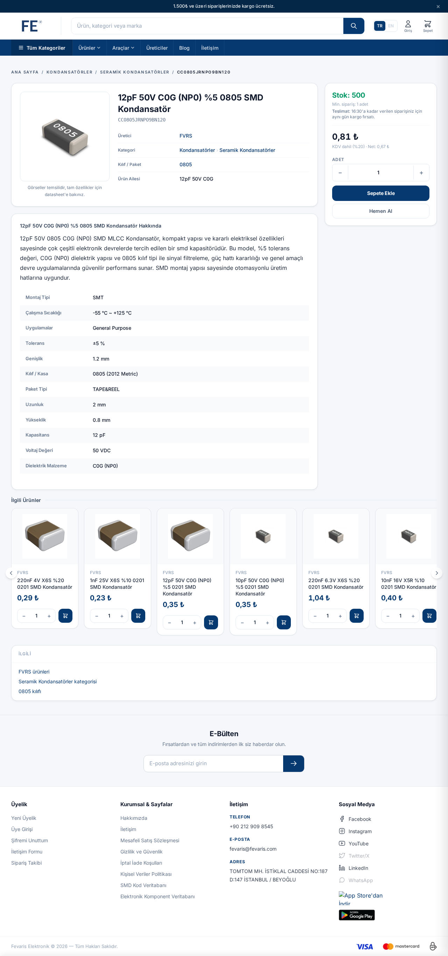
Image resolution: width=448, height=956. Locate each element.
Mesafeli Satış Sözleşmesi (149, 840)
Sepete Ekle (381, 193)
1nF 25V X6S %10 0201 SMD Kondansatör (117, 583)
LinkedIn (358, 868)
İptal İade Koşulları (141, 863)
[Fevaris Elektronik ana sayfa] (31, 26)
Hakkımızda (133, 818)
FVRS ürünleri (34, 672)
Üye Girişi (22, 829)
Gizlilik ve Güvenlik (141, 851)
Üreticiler (157, 47)
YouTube (359, 843)
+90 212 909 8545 (251, 826)
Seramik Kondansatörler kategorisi (58, 681)
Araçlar (120, 47)
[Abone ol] (293, 763)
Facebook (360, 819)
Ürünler (86, 47)
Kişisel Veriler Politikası (146, 874)
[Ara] (353, 26)
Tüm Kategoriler (46, 47)
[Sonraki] (436, 573)
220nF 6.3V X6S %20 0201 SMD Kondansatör (335, 583)
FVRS (186, 136)
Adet (338, 159)
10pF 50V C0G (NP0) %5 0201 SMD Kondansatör (260, 587)
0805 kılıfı (30, 691)
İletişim (209, 47)
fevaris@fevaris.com (253, 849)
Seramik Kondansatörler (247, 150)
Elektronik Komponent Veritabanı (157, 896)
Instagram (360, 831)
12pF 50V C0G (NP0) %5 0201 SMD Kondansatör (187, 587)
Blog (184, 47)
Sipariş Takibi (26, 863)
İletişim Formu (26, 851)
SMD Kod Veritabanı (143, 885)
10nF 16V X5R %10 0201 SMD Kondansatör (408, 583)
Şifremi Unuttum (29, 840)
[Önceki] (11, 573)
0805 (186, 164)
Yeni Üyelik (23, 818)
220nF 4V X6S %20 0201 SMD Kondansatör (44, 583)
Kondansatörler (197, 150)
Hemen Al (380, 211)
